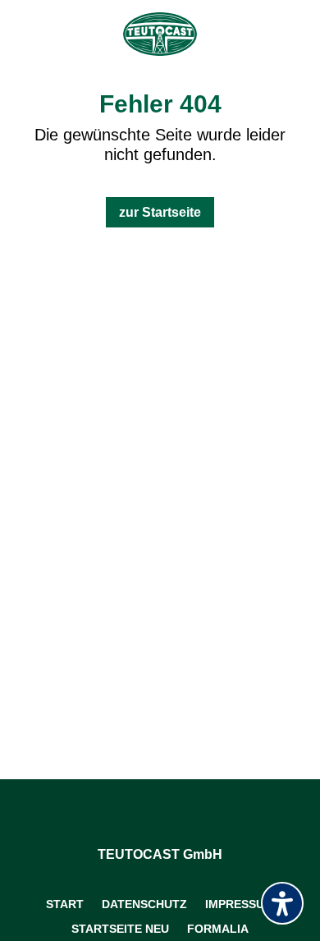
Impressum (239, 903)
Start (65, 903)
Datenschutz (144, 903)
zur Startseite (160, 212)
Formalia (218, 928)
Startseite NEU (120, 928)
